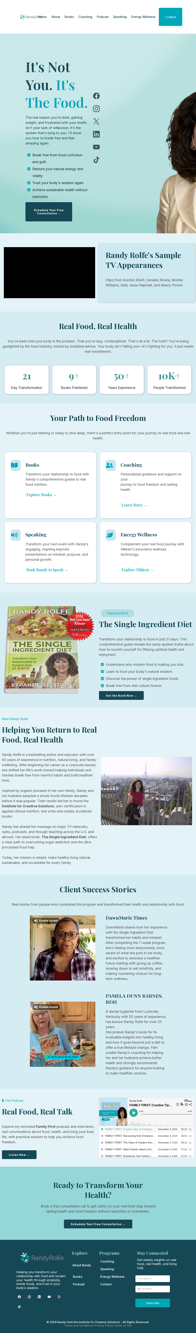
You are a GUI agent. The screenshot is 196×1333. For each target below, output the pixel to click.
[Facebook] (96, 96)
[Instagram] (96, 108)
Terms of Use (123, 1325)
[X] (96, 121)
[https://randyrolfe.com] (31, 17)
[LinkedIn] (96, 134)
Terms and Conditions (79, 1325)
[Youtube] (96, 147)
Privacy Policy (104, 1325)
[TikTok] (96, 159)
